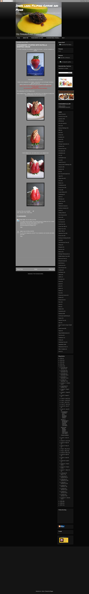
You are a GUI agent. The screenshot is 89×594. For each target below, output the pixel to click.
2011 (61, 364)
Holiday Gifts (61, 212)
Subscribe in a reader (63, 68)
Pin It (60, 51)
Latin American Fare (63, 242)
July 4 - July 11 (64, 402)
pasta (60, 283)
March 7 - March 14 (65, 470)
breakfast (61, 137)
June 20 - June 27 (65, 406)
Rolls (60, 306)
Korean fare (61, 235)
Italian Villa (61, 231)
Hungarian (61, 219)
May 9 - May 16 (64, 448)
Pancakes (61, 279)
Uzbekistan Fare (62, 342)
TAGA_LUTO (41, 14)
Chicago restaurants (63, 144)
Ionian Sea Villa (62, 226)
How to (60, 217)
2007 (61, 505)
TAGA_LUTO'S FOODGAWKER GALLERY (64, 106)
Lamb (60, 240)
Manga (60, 244)
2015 (61, 358)
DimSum (60, 169)
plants (60, 288)
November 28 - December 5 (64, 371)
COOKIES (61, 153)
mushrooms (61, 265)
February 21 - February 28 (64, 477)
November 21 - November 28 (64, 374)
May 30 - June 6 (65, 440)
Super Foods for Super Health (65, 324)
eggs (60, 176)
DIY (59, 171)
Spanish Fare (61, 320)
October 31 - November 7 (64, 380)
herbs (60, 210)
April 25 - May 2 (64, 452)
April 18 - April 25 (65, 454)
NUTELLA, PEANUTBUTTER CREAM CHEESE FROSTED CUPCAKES (64, 422)
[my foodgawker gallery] (65, 61)
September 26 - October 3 (64, 386)
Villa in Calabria (62, 349)
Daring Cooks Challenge (64, 164)
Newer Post (20, 269)
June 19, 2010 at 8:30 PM (28, 231)
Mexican (60, 249)
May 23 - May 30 (65, 442)
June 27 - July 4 (65, 404)
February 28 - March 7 (64, 473)
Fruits (25, 212)
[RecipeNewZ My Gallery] (65, 44)
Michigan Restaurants (63, 253)
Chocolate (61, 150)
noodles (60, 270)
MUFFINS (61, 263)
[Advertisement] (42, 262)
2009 (61, 501)
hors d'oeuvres (62, 215)
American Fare (62, 116)
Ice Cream (61, 221)
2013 (61, 360)
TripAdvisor (61, 337)
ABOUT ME (25, 37)
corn (59, 155)
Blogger (51, 591)
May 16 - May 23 (65, 445)
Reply (21, 227)
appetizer (61, 118)
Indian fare (61, 224)
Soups (60, 318)
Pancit (60, 281)
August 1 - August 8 (65, 392)
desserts (22, 212)
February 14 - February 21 (64, 480)
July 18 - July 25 (65, 398)
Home (18, 37)
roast (60, 304)
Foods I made (65, 540)
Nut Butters (61, 272)
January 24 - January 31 (64, 489)
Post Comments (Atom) (38, 273)
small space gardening (63, 315)
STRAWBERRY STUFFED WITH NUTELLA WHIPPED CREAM (64, 414)
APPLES (60, 121)
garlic (60, 196)
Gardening (61, 194)
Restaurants (61, 299)
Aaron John (22, 219)
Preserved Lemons (63, 295)
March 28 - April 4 (65, 460)
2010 (61, 366)
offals (60, 274)
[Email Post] (33, 211)
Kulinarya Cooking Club (64, 237)
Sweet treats (29, 212)
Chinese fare (61, 148)
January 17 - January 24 (64, 492)
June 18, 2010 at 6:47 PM (31, 219)
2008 (61, 503)
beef (59, 132)
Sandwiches (61, 311)
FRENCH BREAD (65, 435)
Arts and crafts (62, 123)
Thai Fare (61, 335)
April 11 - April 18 (65, 457)
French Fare (61, 187)
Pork (60, 292)
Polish (60, 290)
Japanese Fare (62, 233)
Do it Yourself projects (63, 173)
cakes (60, 139)
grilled (60, 203)
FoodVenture (61, 185)
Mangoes (61, 247)
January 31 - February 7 (64, 486)
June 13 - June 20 (65, 409)
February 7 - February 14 (64, 483)
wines (60, 351)
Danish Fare (61, 162)
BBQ (60, 130)
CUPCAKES (61, 157)
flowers (60, 182)
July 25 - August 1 (65, 395)
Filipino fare (61, 178)
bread (60, 134)
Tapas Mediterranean (63, 333)
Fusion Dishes (62, 192)
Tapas (60, 330)
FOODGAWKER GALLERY (37, 37)
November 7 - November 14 (64, 377)
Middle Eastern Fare (63, 256)
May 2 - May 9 (64, 450)
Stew (60, 322)
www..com (63, 537)
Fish (59, 180)
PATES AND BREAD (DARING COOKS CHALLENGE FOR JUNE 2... (65, 430)
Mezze (60, 251)
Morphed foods (62, 260)
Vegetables (61, 344)
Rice (59, 302)
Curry (60, 160)
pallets (60, 276)
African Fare (61, 114)
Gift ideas (61, 198)
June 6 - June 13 (65, 437)
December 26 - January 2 (64, 368)
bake (60, 125)
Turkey (60, 339)
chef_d (21, 231)
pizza (60, 286)
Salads (60, 308)
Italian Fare (61, 228)
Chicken (60, 146)
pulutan (60, 297)
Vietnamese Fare (62, 346)
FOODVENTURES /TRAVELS (52, 37)
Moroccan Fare (62, 258)
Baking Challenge (62, 128)
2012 (61, 362)
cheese (60, 141)
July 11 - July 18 (65, 400)
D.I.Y (63, 37)
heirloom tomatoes (63, 208)
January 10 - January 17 (64, 495)
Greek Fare (61, 201)
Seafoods (61, 313)
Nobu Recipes (62, 267)
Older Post (51, 269)
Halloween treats (62, 205)
